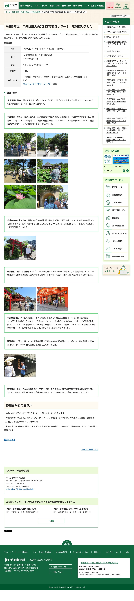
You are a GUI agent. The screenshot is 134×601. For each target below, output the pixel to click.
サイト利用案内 (23, 552)
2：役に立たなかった (31, 512)
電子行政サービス (119, 210)
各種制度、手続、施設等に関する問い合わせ (99, 563)
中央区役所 (15, 12)
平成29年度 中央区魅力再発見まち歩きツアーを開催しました (116, 92)
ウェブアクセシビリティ (81, 552)
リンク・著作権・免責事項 (42, 552)
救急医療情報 (117, 195)
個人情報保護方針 (62, 552)
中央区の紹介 (25, 12)
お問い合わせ (57, 572)
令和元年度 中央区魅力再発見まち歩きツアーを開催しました (116, 82)
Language (118, 7)
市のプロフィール (112, 552)
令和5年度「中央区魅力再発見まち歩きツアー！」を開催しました (116, 73)
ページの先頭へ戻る (89, 449)
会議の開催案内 (118, 256)
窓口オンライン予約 (119, 233)
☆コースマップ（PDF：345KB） (40, 84)
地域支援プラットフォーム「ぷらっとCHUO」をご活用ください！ (116, 63)
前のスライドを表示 (124, 170)
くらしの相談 (117, 241)
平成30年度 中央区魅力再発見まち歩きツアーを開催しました (116, 101)
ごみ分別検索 (117, 202)
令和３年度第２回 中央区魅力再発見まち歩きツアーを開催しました (116, 130)
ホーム (8, 12)
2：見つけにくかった (83, 512)
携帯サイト (97, 552)
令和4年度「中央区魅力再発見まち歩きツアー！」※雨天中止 (116, 140)
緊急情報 (110, 7)
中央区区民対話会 (113, 51)
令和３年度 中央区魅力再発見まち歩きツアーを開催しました (116, 111)
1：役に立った (13, 512)
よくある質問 (117, 249)
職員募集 (115, 218)
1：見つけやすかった (63, 512)
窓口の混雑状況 (118, 225)
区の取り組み (36, 12)
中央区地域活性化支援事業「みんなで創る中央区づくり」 (116, 44)
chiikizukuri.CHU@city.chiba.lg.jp (20, 489)
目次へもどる (9, 440)
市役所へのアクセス (59, 567)
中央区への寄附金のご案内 (116, 32)
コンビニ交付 (109, 166)
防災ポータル (117, 187)
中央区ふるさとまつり (114, 56)
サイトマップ (8, 552)
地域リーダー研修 (113, 37)
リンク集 (126, 552)
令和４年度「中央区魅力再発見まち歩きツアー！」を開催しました (116, 121)
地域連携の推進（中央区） (116, 27)
